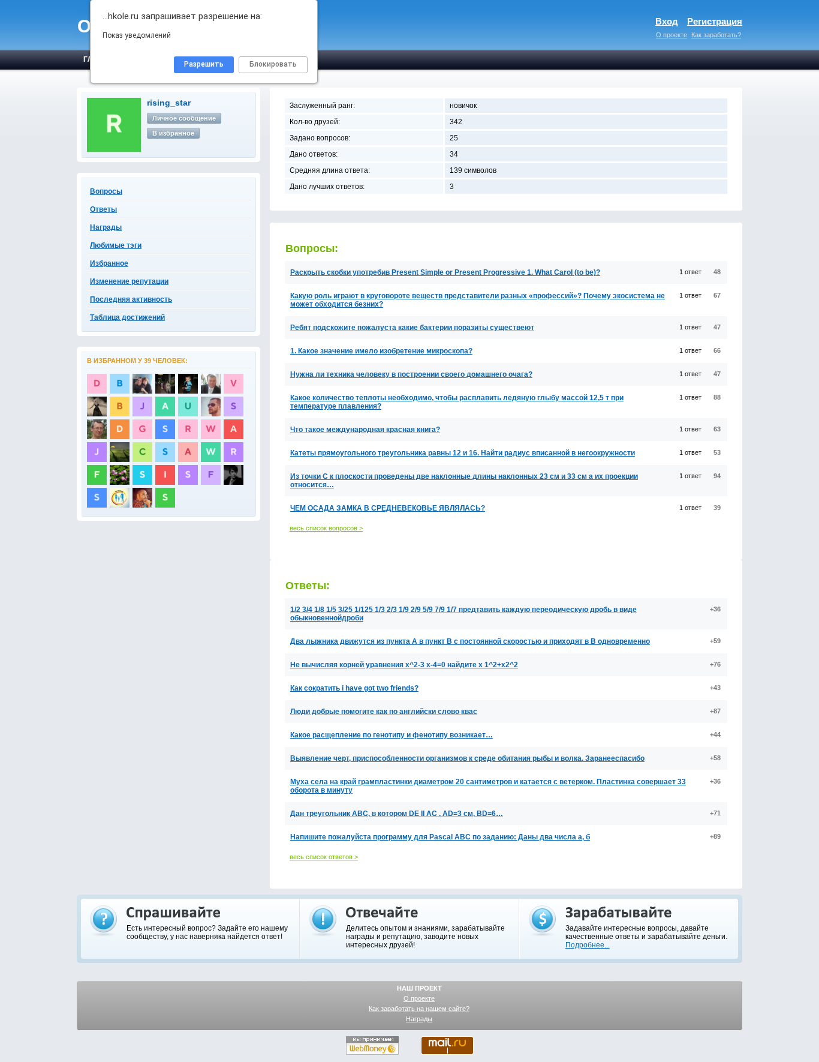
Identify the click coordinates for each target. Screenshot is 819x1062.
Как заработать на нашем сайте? (419, 1008)
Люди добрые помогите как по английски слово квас (383, 711)
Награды (419, 1018)
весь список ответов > (324, 856)
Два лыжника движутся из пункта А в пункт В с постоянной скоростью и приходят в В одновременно (470, 641)
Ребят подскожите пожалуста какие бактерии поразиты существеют (412, 327)
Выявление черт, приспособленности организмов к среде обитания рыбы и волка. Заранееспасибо (467, 758)
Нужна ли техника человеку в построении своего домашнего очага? (411, 374)
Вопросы (106, 191)
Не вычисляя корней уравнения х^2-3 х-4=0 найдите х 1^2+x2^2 (404, 665)
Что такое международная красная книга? (365, 429)
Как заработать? (716, 34)
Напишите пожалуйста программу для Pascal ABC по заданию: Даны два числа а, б (440, 837)
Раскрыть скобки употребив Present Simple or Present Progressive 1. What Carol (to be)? (445, 272)
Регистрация (714, 21)
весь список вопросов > (326, 528)
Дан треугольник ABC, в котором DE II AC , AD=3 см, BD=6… (396, 813)
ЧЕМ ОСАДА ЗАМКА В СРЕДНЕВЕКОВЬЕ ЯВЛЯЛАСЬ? (387, 508)
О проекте (671, 34)
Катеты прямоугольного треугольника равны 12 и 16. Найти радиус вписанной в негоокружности (462, 453)
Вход (666, 21)
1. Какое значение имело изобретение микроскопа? (381, 351)
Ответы (103, 209)
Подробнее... (587, 945)
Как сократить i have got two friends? (354, 688)
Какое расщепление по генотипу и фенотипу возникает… (391, 735)
